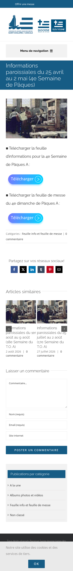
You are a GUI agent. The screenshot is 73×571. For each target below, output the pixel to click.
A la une (15, 485)
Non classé (17, 515)
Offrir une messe (24, 4)
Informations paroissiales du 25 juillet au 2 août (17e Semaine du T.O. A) (51, 337)
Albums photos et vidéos (26, 495)
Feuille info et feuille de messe (42, 234)
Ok (36, 564)
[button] (9, 329)
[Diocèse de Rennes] (52, 20)
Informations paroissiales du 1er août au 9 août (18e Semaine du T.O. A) (21, 337)
